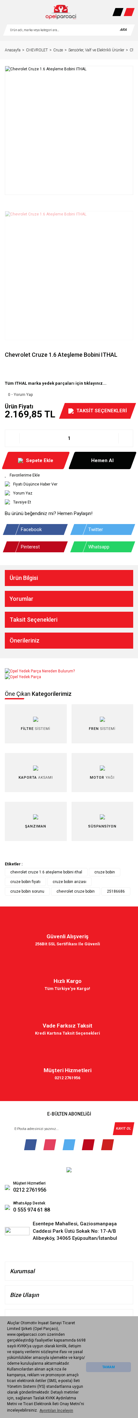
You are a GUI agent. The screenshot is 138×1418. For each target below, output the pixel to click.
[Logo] (61, 12)
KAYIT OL (123, 1128)
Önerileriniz (24, 640)
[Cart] (129, 12)
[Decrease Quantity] (12, 438)
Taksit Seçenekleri (33, 619)
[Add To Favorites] (69, 475)
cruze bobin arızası (69, 882)
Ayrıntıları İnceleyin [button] (56, 1410)
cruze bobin (104, 872)
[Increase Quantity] (125, 438)
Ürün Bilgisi (24, 577)
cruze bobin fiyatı (25, 882)
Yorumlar (21, 598)
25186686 (116, 891)
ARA (123, 30)
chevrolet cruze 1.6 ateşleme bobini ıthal (46, 872)
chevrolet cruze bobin (75, 891)
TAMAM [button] (108, 1367)
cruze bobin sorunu (27, 891)
